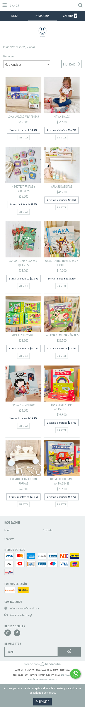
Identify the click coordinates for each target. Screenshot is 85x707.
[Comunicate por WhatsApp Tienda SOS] (75, 674)
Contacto (9, 539)
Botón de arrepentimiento (42, 679)
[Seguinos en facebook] (17, 632)
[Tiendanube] (43, 665)
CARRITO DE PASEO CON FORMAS (23, 481)
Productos (47, 530)
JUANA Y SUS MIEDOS (23, 405)
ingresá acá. (66, 675)
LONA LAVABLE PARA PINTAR (23, 117)
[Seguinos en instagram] (7, 632)
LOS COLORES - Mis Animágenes (61, 407)
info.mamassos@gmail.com (24, 608)
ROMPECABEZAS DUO (23, 335)
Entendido (42, 702)
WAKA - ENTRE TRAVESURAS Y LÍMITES (61, 263)
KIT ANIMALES (62, 117)
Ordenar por (8, 56)
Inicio (6, 47)
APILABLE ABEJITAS (61, 186)
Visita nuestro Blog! (21, 615)
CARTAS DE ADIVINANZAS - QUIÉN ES (23, 263)
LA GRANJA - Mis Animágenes (61, 335)
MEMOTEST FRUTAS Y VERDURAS (23, 189)
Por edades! (18, 47)
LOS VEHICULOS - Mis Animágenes (61, 481)
